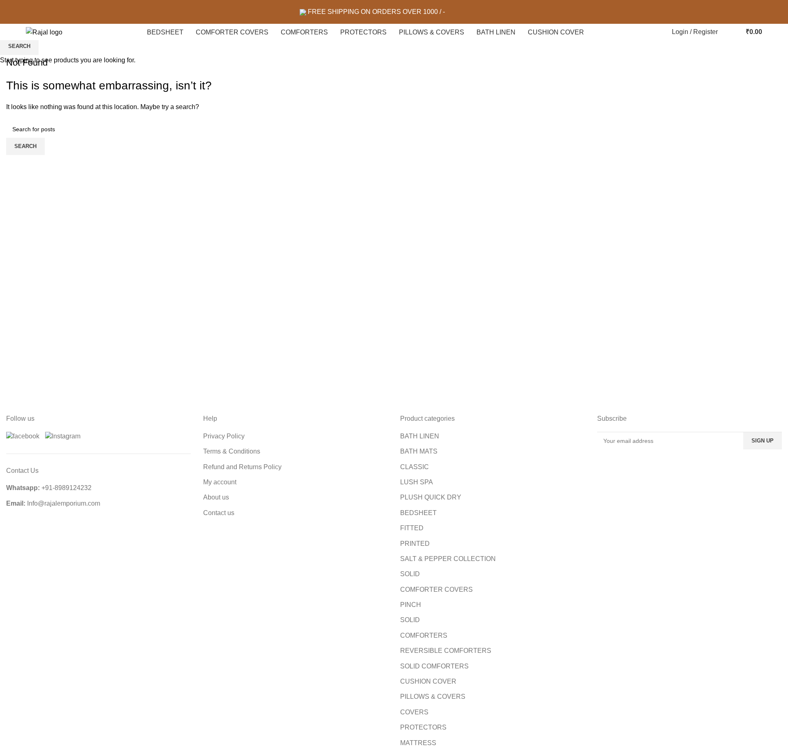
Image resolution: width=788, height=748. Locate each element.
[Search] (726, 32)
